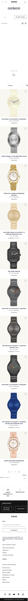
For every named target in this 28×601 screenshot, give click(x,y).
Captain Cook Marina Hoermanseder (14, 461)
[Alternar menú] (3, 2)
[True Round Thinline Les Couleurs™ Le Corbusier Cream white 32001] (14, 216)
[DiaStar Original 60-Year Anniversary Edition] (14, 140)
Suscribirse (14, 530)
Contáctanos (21, 508)
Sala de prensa (6, 582)
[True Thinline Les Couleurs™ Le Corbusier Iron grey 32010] (14, 330)
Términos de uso (6, 567)
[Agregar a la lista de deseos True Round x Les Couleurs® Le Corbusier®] (25, 91)
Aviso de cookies (6, 572)
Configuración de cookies (8, 575)
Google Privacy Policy (7, 538)
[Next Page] (18, 471)
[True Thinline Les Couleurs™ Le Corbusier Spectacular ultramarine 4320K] (14, 406)
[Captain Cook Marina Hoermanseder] (14, 445)
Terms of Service (19, 538)
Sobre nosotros (6, 577)
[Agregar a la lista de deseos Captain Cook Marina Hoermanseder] (25, 433)
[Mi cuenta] (25, 2)
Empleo (4, 579)
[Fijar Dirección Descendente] (27, 85)
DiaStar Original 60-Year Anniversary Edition (14, 156)
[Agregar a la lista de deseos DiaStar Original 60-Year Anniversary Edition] (25, 128)
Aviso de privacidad (7, 570)
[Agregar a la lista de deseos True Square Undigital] (25, 243)
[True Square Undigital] (14, 255)
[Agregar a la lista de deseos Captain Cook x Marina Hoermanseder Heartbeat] (25, 165)
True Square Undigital (14, 271)
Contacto (4, 552)
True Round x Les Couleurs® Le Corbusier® (14, 119)
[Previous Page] (9, 471)
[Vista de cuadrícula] (22, 23)
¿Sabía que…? (5, 550)
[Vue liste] (25, 23)
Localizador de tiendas (7, 555)
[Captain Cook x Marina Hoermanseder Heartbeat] (14, 177)
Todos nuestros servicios (8, 548)
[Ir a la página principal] (14, 2)
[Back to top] (14, 74)
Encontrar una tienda (6, 508)
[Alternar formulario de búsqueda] (6, 2)
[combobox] (4, 17)
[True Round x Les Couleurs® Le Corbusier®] (14, 103)
